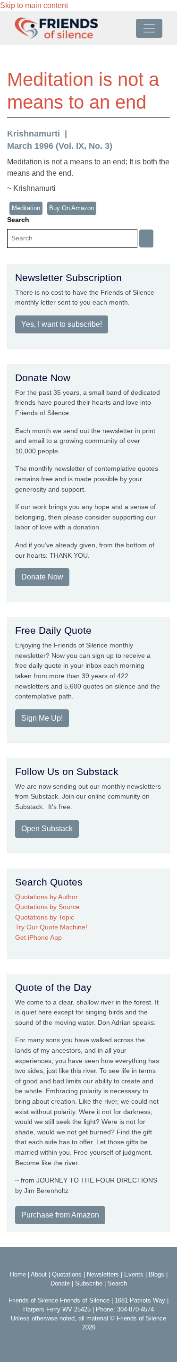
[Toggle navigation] (149, 28)
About (39, 1274)
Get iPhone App (38, 937)
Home (18, 1274)
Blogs (156, 1274)
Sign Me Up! (42, 718)
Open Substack (47, 829)
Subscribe (88, 1283)
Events (133, 1274)
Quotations (67, 1274)
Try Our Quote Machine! (51, 927)
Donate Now (42, 577)
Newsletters (103, 1274)
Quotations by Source (47, 907)
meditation (26, 208)
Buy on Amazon (71, 208)
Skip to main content (34, 5)
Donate (60, 1283)
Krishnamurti (33, 133)
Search (18, 219)
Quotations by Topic (44, 917)
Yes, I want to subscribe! (61, 324)
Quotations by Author (46, 897)
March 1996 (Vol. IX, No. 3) (59, 146)
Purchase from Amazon (60, 1215)
